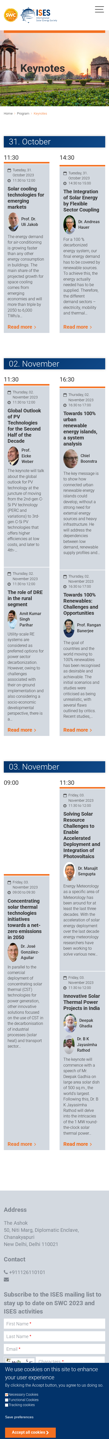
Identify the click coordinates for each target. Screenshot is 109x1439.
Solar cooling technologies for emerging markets (26, 198)
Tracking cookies (22, 1405)
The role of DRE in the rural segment (25, 598)
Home (8, 113)
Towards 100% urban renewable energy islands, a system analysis (80, 428)
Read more (20, 327)
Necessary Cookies (23, 1394)
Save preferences (19, 1417)
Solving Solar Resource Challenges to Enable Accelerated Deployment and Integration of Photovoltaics (81, 835)
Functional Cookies (24, 1400)
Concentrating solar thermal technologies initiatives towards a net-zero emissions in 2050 (25, 919)
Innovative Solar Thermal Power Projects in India (81, 1002)
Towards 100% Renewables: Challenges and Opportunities (80, 604)
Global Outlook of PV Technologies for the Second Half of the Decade (24, 426)
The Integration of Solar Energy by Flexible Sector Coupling (81, 200)
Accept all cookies (28, 1432)
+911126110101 (27, 1272)
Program (23, 113)
